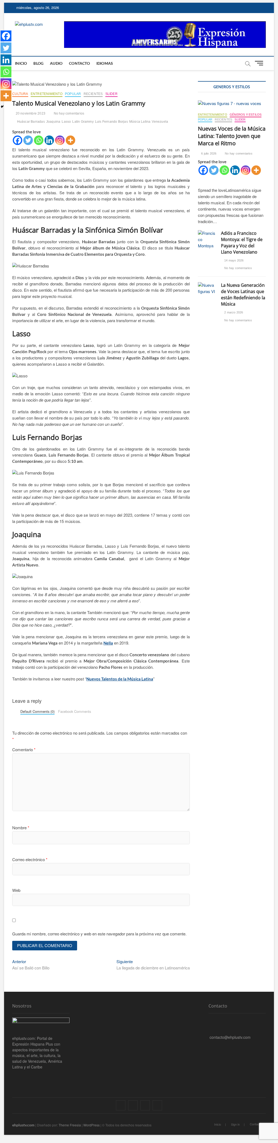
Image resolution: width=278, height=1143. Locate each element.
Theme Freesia (70, 1125)
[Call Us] (209, 1028)
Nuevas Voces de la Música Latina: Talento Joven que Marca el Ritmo (232, 136)
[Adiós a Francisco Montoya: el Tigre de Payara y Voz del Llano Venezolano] (207, 239)
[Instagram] (60, 140)
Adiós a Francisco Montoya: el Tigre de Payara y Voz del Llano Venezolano (242, 242)
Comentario (24, 749)
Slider (111, 94)
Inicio (21, 63)
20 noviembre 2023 (30, 113)
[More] (70, 140)
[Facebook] (17, 140)
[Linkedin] (49, 140)
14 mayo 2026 (233, 260)
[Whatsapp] (38, 140)
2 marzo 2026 (233, 312)
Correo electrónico (30, 859)
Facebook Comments (74, 711)
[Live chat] (209, 1045)
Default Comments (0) (37, 711)
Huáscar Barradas (31, 122)
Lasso (66, 122)
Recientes (93, 94)
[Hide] (2, 106)
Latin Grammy (82, 122)
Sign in (235, 1124)
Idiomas (104, 63)
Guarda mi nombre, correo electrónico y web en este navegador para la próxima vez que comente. (99, 933)
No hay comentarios (68, 113)
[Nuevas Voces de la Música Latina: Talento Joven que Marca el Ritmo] (232, 103)
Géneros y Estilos (245, 114)
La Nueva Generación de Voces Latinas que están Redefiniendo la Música (243, 294)
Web (16, 890)
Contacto (79, 63)
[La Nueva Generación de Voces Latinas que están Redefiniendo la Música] (207, 288)
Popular (73, 94)
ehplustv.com (23, 1125)
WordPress (91, 1125)
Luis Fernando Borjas (111, 122)
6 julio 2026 (208, 153)
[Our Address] (209, 1020)
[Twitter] (28, 140)
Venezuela (160, 122)
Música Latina (140, 122)
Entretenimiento (46, 94)
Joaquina (53, 122)
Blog (38, 63)
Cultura (20, 94)
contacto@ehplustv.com (230, 1037)
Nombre (20, 827)
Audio (56, 63)
